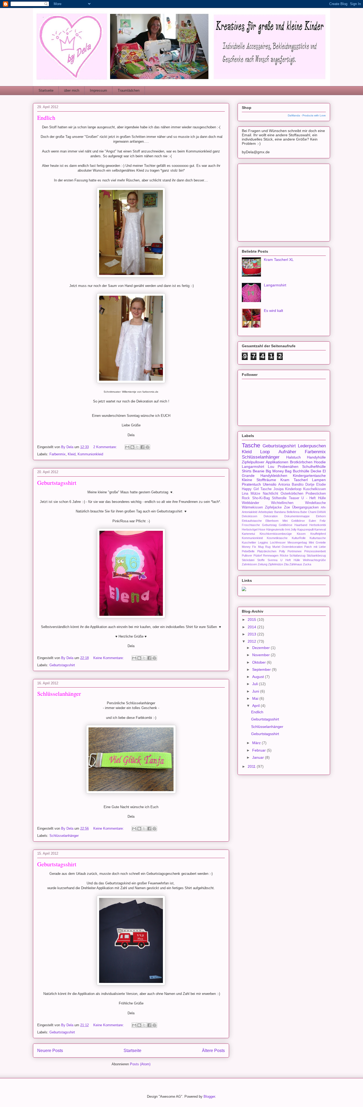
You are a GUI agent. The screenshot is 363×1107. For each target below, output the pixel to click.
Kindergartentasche (309, 475)
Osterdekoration (292, 546)
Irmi (287, 529)
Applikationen (277, 462)
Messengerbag (297, 542)
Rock (246, 498)
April (256, 705)
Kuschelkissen (314, 489)
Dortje (309, 484)
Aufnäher (287, 451)
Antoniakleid (249, 512)
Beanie (258, 471)
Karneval (320, 529)
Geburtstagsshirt (56, 482)
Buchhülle (301, 471)
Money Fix (249, 546)
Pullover (247, 555)
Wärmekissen (252, 507)
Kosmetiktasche (277, 538)
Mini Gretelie (317, 542)
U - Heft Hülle (313, 498)
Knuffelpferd (318, 533)
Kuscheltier (249, 542)
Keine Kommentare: (109, 658)
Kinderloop (293, 489)
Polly (282, 551)
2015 (252, 619)
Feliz (323, 520)
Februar (259, 750)
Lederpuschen (312, 445)
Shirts (246, 471)
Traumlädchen (129, 90)
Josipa (278, 489)
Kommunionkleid (90, 454)
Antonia (284, 484)
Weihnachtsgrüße (314, 560)
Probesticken (316, 493)
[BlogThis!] (132, 447)
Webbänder (250, 503)
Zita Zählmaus (293, 564)
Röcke (284, 555)
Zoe (287, 507)
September (262, 669)
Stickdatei (248, 560)
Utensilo (269, 484)
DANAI (321, 512)
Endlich (46, 117)
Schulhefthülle (314, 466)
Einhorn (321, 516)
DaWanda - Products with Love (307, 115)
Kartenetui (248, 533)
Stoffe (261, 560)
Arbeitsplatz (265, 512)
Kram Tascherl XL (279, 259)
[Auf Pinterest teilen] (147, 447)
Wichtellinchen (282, 503)
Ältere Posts (213, 1050)
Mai (255, 698)
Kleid (71, 454)
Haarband (300, 525)
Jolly (294, 529)
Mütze (255, 493)
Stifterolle (279, 498)
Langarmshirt (275, 285)
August (258, 677)
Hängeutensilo (275, 529)
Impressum (98, 90)
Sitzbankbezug (316, 555)
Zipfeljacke (273, 507)
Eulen (312, 520)
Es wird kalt (273, 310)
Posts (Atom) (140, 1064)
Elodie (321, 484)
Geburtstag (269, 525)
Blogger (209, 1096)
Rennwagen (270, 555)
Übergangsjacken (305, 507)
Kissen (301, 533)
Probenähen (288, 466)
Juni (256, 691)
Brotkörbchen (301, 462)
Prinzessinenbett (315, 551)
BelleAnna (293, 512)
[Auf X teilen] (137, 447)
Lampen (319, 480)
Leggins (263, 542)
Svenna (272, 560)
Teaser (294, 498)
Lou (271, 466)
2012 (252, 641)
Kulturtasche (318, 538)
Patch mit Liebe (315, 546)
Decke (316, 471)
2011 (252, 766)
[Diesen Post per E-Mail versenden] (127, 447)
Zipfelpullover (253, 462)
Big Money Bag (279, 471)
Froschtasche (251, 525)
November (261, 655)
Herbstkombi (317, 525)
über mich (71, 90)
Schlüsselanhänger (59, 693)
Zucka (307, 564)
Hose (261, 529)
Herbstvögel (250, 529)
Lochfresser (278, 542)
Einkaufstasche (252, 520)
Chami (312, 512)
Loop (265, 451)
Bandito (297, 484)
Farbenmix (57, 454)
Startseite (46, 90)
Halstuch (293, 457)
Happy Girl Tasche (257, 489)
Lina (245, 493)
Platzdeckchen (266, 551)
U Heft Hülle (290, 560)
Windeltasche (315, 503)
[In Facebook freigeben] (142, 447)
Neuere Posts (50, 1050)
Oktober (259, 662)
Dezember (261, 648)
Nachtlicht (270, 493)
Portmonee (295, 551)
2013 (252, 634)
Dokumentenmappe (297, 516)
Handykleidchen (273, 475)
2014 (252, 627)
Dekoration (271, 516)
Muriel (276, 546)
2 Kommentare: (105, 447)
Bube (303, 512)
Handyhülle (316, 457)
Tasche (251, 445)
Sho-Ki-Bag (261, 498)
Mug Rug (264, 546)
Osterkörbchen (292, 493)
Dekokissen (249, 516)
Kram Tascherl (294, 480)
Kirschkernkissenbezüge (276, 533)
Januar (258, 757)
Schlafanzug (297, 555)
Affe (323, 507)
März (257, 743)
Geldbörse (285, 525)
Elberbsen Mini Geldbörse (285, 520)
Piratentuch (251, 484)
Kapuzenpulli (305, 529)
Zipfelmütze (275, 564)
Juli (255, 684)
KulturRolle (299, 538)
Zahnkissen (249, 564)
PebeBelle (248, 551)
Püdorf (258, 555)
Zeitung (262, 564)
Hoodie (320, 462)
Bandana (280, 512)
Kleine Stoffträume (259, 480)
